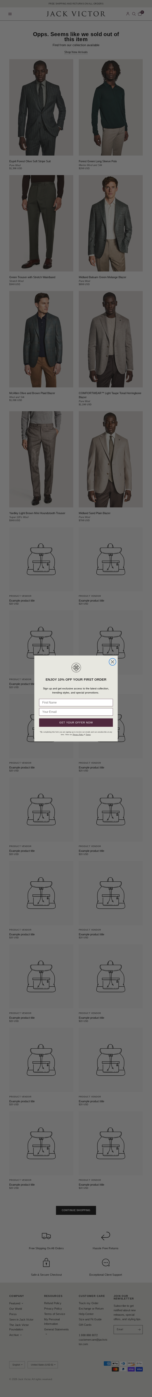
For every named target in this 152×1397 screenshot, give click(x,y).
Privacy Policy (78, 735)
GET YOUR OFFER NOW (76, 722)
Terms (88, 735)
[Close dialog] (112, 661)
